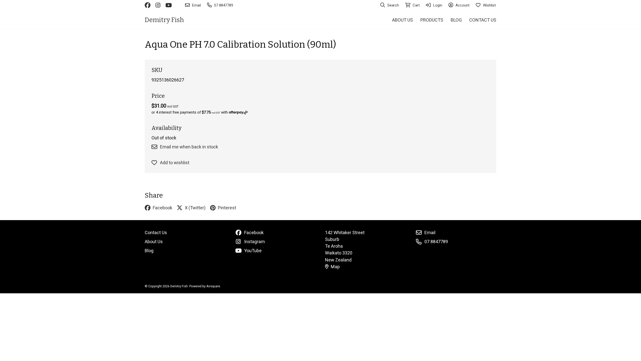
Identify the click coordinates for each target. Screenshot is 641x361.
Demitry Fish (164, 20)
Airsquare (213, 286)
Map (335, 266)
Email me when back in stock (189, 146)
